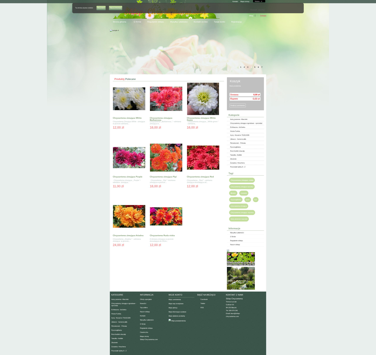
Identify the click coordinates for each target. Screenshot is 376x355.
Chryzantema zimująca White (127, 118)
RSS (202, 307)
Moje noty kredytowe (176, 303)
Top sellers (144, 307)
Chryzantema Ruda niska (162, 235)
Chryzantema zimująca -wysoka (242, 212)
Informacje (234, 228)
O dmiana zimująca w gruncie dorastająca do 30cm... (162, 240)
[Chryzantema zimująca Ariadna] (129, 216)
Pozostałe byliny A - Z (237, 167)
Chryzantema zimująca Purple (127, 177)
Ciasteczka (144, 332)
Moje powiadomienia (178, 321)
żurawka (244, 193)
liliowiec (233, 193)
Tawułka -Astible (236, 155)
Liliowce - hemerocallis (238, 139)
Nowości (143, 303)
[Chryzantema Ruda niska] (166, 216)
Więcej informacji (115, 8)
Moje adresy (173, 308)
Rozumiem (101, 8)
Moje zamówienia (175, 299)
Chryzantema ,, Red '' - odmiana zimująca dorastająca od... (199, 181)
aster (248, 199)
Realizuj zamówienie (237, 105)
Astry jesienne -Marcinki (238, 119)
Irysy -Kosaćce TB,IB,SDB (239, 135)
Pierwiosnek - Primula (238, 143)
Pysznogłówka (235, 147)
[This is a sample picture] (225, 30)
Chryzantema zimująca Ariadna (128, 235)
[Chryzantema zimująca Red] (203, 157)
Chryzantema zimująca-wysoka (242, 187)
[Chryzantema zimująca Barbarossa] (166, 99)
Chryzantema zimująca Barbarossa (161, 119)
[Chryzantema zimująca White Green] (203, 99)
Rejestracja (236, 22)
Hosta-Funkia (235, 131)
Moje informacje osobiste (177, 312)
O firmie (137, 22)
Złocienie (233, 159)
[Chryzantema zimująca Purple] (129, 157)
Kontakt (142, 316)
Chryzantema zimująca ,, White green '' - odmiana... (203, 123)
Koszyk (235, 81)
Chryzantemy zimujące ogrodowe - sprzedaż (246, 123)
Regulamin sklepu (155, 22)
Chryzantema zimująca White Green (201, 119)
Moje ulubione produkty (177, 316)
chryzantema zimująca (239, 206)
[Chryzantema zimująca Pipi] (166, 157)
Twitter (202, 303)
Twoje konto (219, 22)
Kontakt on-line (201, 22)
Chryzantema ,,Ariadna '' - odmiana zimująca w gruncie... (127, 240)
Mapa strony (144, 336)
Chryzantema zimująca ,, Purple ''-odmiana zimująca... (127, 181)
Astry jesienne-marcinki (239, 219)
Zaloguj (263, 16)
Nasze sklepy (235, 244)
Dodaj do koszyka (129, 133)
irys (255, 199)
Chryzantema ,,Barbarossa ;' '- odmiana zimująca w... (165, 123)
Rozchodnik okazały (237, 151)
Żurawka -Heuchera (237, 163)
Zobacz (116, 133)
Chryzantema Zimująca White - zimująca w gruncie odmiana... (129, 123)
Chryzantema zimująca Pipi (163, 177)
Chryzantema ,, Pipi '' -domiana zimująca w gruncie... (162, 181)
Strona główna (118, 23)
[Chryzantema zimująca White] (129, 99)
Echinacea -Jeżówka (237, 127)
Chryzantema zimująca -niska (242, 180)
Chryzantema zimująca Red (200, 177)
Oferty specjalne (146, 299)
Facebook (204, 299)
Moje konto (175, 295)
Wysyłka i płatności (179, 22)
